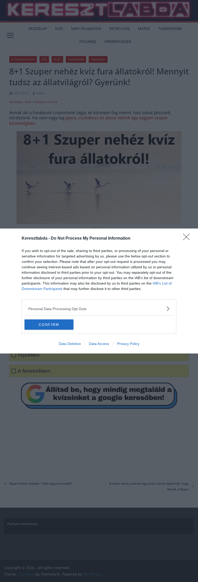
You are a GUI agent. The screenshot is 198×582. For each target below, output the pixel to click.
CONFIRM (49, 325)
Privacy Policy (128, 344)
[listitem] (99, 308)
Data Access (99, 344)
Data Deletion (70, 344)
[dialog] (99, 291)
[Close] (188, 238)
